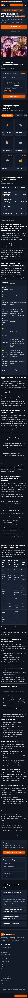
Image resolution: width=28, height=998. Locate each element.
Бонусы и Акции (5, 961)
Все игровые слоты (7, 115)
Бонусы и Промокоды (14, 866)
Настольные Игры (5, 954)
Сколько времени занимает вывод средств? (11, 924)
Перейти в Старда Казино (19, 653)
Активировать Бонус (14, 96)
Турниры (3, 964)
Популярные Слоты (6, 947)
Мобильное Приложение (14, 870)
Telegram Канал (5, 980)
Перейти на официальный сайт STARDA (11, 830)
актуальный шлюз (9, 270)
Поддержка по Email (6, 978)
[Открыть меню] (25, 5)
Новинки (3, 949)
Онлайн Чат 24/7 (5, 976)
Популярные (18, 115)
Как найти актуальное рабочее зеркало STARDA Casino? (12, 893)
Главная (3, 220)
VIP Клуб (3, 966)
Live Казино (4, 952)
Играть (7, 124)
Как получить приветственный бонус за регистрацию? (12, 910)
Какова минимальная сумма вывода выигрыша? (11, 917)
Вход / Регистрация (16, 5)
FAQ (2, 983)
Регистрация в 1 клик (14, 852)
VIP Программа (14, 873)
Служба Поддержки (14, 876)
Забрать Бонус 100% (14, 27)
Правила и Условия (6, 969)
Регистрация (20, 995)
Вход (7, 995)
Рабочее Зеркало (14, 32)
